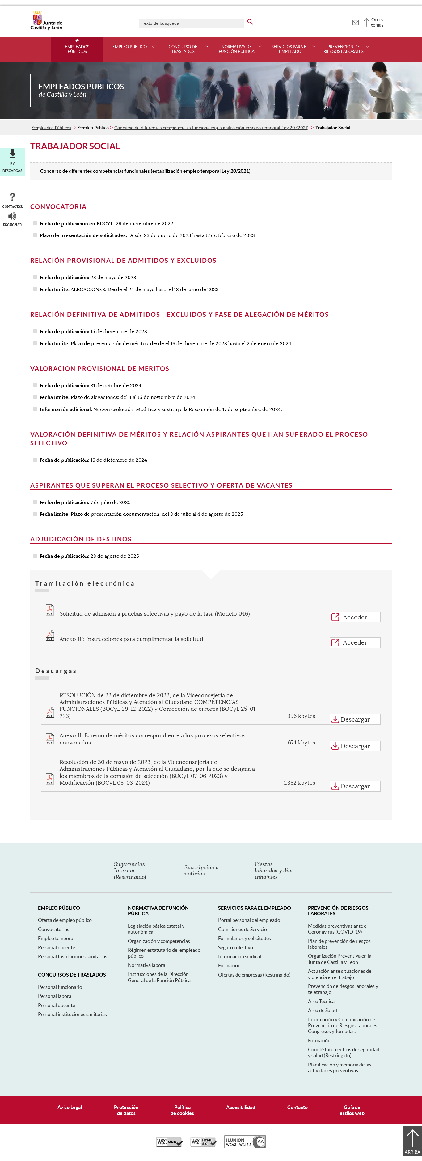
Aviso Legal (69, 1107)
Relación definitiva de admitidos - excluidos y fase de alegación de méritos (179, 314)
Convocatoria (58, 206)
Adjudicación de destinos (81, 539)
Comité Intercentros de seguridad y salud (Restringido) (343, 1052)
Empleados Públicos (77, 49)
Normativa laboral (147, 965)
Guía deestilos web (352, 1110)
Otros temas (377, 22)
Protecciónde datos (126, 1110)
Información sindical (239, 956)
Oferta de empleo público (65, 920)
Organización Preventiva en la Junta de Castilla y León (339, 958)
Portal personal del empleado (249, 920)
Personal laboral (55, 996)
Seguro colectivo (235, 947)
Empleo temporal (56, 938)
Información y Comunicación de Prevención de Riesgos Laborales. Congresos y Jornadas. (343, 1025)
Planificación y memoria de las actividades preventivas (339, 1067)
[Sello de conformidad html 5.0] (203, 1145)
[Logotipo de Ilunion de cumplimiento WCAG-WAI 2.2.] (245, 1147)
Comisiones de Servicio (242, 929)
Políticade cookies (182, 1110)
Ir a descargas (12, 167)
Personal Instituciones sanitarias (72, 956)
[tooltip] (355, 21)
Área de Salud (322, 1010)
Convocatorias (53, 929)
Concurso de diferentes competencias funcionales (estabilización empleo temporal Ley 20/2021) (211, 127)
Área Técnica (321, 1001)
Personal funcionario (60, 987)
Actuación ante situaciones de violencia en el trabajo (339, 974)
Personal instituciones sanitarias (72, 1014)
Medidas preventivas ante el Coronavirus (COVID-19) (338, 928)
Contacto (297, 1107)
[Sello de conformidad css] (169, 1145)
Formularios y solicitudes (244, 938)
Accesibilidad (240, 1107)
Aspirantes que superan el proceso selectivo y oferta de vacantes (161, 485)
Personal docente (56, 947)
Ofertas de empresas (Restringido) (254, 974)
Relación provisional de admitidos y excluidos (123, 260)
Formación (229, 965)
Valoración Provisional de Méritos (100, 368)
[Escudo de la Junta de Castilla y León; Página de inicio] (46, 29)
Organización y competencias (159, 941)
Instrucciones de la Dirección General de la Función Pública (159, 977)
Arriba (412, 1152)
